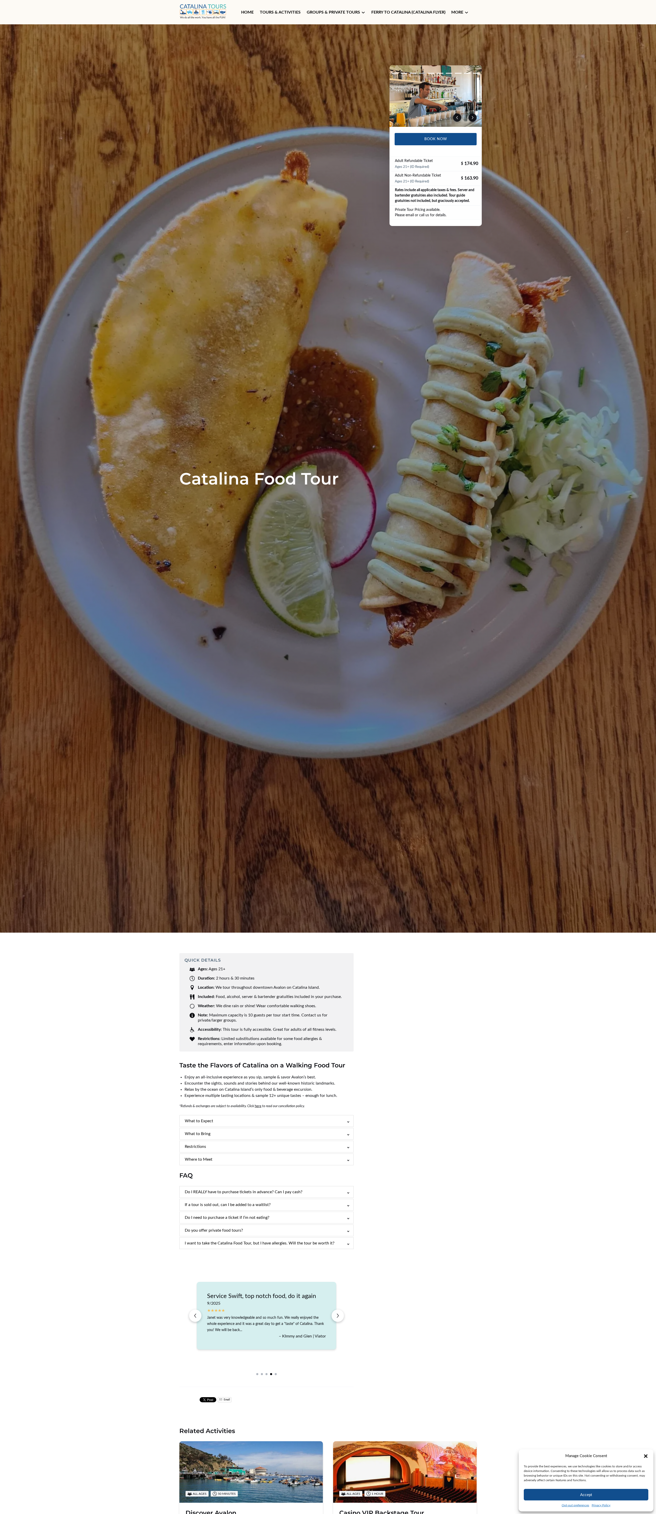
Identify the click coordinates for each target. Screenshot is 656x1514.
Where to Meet (198, 1159)
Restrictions (195, 1147)
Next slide (338, 1316)
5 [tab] (431, 73)
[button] (645, 1456)
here (258, 1106)
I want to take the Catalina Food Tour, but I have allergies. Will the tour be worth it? (259, 1243)
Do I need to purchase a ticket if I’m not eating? (227, 1218)
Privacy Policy (601, 1505)
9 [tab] (467, 73)
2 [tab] (404, 73)
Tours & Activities (280, 12)
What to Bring (197, 1134)
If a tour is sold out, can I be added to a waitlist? (228, 1205)
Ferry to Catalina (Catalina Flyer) (408, 12)
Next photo (472, 118)
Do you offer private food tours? (214, 1230)
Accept (586, 1494)
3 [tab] (413, 73)
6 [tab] (440, 73)
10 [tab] (476, 73)
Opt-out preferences (575, 1505)
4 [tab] (422, 73)
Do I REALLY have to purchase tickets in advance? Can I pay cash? (243, 1192)
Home (247, 12)
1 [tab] (395, 73)
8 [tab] (458, 73)
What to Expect (199, 1121)
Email (226, 1399)
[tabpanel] (435, 96)
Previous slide (195, 1316)
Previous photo (457, 118)
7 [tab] (449, 73)
